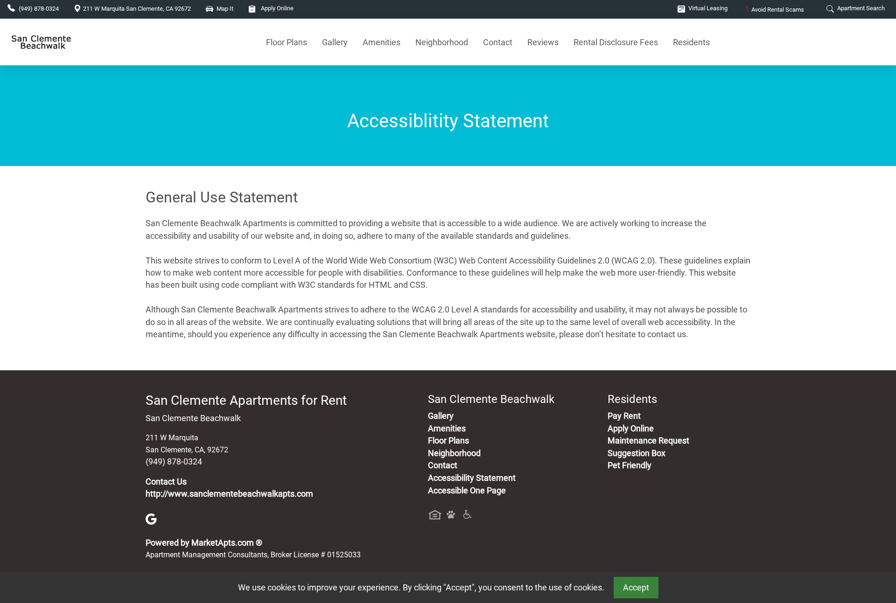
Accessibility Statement (472, 478)
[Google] (151, 518)
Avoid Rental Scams (775, 9)
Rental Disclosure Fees (616, 42)
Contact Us (166, 481)
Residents (691, 42)
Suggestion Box (636, 453)
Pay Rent (624, 416)
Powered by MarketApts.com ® (204, 543)
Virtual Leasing (707, 8)
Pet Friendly (629, 465)
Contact (497, 42)
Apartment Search (860, 8)
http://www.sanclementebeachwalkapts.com (229, 494)
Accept (636, 587)
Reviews (543, 42)
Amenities (381, 42)
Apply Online (276, 8)
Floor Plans (286, 42)
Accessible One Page (467, 490)
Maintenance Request (648, 440)
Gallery (335, 42)
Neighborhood (441, 42)
